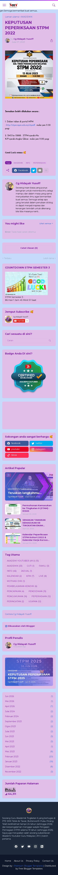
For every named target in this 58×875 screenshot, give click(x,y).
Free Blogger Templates (31, 868)
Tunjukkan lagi (19, 646)
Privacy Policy (33, 861)
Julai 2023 (29, 731)
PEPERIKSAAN (39, 163)
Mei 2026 (29, 701)
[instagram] (35, 846)
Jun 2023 (29, 736)
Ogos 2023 (29, 726)
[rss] (41, 846)
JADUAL (26, 571)
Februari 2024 (29, 716)
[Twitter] (33, 170)
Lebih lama (48, 258)
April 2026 (29, 706)
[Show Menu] (4, 5)
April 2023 (29, 746)
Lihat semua (45, 223)
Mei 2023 (29, 741)
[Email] (40, 170)
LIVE (43, 576)
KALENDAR (14, 576)
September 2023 (29, 721)
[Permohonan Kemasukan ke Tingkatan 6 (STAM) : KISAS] (13, 509)
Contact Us (47, 861)
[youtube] (29, 846)
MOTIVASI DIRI (16, 581)
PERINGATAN (15, 601)
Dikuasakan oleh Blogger (21, 626)
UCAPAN (34, 601)
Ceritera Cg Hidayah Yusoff (18, 614)
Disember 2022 (29, 766)
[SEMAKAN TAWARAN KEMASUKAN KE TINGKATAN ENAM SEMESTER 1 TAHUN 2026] (13, 524)
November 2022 (29, 771)
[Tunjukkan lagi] (46, 170)
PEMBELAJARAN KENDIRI (22, 586)
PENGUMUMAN (17, 596)
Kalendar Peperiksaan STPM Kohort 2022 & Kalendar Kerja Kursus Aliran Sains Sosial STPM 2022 (36, 537)
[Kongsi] (50, 40)
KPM (30, 576)
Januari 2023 (29, 761)
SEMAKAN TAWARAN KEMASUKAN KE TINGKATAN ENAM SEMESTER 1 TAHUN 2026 (37, 523)
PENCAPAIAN (15, 591)
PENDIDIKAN (37, 591)
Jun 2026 (29, 696)
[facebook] (16, 846)
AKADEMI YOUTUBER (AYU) (23, 561)
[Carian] (54, 5)
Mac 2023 (29, 751)
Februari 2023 (29, 756)
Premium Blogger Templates (28, 866)
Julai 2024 (29, 711)
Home (8, 861)
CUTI (30, 566)
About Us (18, 861)
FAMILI (44, 566)
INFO (28, 163)
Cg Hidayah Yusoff (24, 644)
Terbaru (7, 258)
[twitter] (22, 846)
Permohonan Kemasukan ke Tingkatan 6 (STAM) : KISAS (37, 508)
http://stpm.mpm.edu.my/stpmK (20, 125)
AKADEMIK (18, 163)
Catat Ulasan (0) (29, 248)
